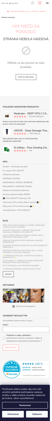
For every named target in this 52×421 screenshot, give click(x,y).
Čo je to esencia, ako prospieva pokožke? (21, 266)
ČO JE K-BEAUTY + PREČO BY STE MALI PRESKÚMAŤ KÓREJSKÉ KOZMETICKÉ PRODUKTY (23, 261)
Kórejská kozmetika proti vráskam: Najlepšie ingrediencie (23, 241)
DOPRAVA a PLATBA (11, 178)
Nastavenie (25, 405)
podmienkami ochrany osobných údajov (23, 338)
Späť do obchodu (26, 77)
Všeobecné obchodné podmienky (16, 190)
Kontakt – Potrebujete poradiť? (15, 166)
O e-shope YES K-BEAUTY (13, 170)
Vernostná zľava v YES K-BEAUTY (16, 210)
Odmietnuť (13, 414)
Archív (8, 274)
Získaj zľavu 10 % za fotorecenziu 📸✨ (18, 206)
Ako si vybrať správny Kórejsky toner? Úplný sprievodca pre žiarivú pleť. (23, 236)
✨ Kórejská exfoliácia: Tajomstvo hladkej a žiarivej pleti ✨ (23, 256)
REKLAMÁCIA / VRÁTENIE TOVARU (17, 186)
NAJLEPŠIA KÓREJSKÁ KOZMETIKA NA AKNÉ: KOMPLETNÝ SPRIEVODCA (25, 246)
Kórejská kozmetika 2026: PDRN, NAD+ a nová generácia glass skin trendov (22, 251)
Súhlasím (37, 414)
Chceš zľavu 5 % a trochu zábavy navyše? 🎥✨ (22, 202)
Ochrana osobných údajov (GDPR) (16, 194)
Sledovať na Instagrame (25, 306)
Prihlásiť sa (11, 347)
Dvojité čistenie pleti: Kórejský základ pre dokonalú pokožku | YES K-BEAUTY (21, 231)
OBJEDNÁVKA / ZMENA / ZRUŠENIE (17, 182)
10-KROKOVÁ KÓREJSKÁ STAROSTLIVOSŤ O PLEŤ (22, 269)
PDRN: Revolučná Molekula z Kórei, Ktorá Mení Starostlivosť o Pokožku (24, 226)
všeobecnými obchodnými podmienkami (23, 341)
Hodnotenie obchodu (11, 174)
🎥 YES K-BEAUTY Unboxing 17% (17, 198)
